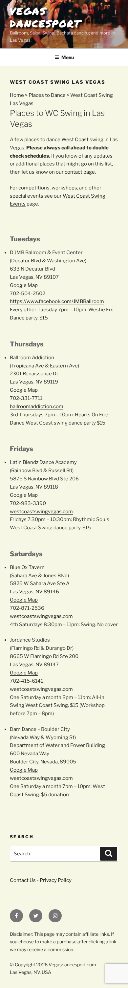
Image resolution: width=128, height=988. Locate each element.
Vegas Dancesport (45, 17)
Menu (67, 57)
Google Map (24, 285)
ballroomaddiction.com (36, 406)
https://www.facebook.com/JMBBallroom (57, 301)
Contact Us (23, 880)
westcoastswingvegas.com (41, 512)
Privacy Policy (56, 880)
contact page (80, 172)
